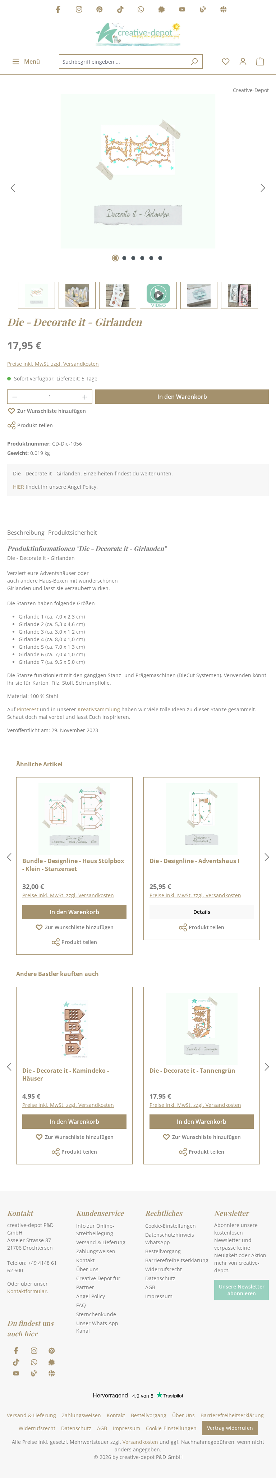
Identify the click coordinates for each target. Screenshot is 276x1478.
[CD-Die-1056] (138, 171)
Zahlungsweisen (95, 1251)
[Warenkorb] (260, 61)
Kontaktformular (27, 1291)
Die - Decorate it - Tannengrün (192, 1071)
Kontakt (85, 1260)
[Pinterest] (99, 10)
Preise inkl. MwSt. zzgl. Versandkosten (53, 363)
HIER (18, 486)
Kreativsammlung (99, 709)
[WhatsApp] (141, 10)
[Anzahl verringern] (14, 396)
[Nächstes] (263, 188)
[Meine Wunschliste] (225, 61)
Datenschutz (160, 1278)
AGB (150, 1287)
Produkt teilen (35, 425)
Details (201, 911)
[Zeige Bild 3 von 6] (133, 258)
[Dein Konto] (243, 61)
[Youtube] (182, 10)
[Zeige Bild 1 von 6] (116, 258)
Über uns (87, 1269)
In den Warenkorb (182, 397)
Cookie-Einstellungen (170, 1225)
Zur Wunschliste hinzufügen (51, 410)
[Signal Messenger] (161, 10)
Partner (85, 1287)
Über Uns (183, 1415)
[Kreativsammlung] (223, 10)
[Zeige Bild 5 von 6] (151, 258)
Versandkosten (140, 1441)
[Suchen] (194, 61)
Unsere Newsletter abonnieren (241, 1290)
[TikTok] (120, 10)
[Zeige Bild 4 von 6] (142, 258)
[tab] (26, 532)
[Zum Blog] (203, 10)
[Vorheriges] (12, 188)
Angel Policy (90, 1296)
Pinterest (27, 709)
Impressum (158, 1296)
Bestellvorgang (163, 1251)
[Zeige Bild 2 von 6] (124, 258)
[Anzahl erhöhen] (85, 396)
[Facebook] (58, 10)
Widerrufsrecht (163, 1269)
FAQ (81, 1305)
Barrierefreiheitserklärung (176, 1260)
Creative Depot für (98, 1278)
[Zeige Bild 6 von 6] (160, 258)
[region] (138, 201)
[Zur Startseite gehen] (138, 34)
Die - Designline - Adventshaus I (194, 861)
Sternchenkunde (96, 1314)
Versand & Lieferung (100, 1242)
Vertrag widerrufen (230, 1427)
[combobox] (122, 61)
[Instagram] (79, 10)
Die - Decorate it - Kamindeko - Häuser (65, 1074)
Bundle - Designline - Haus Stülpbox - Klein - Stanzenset (73, 865)
